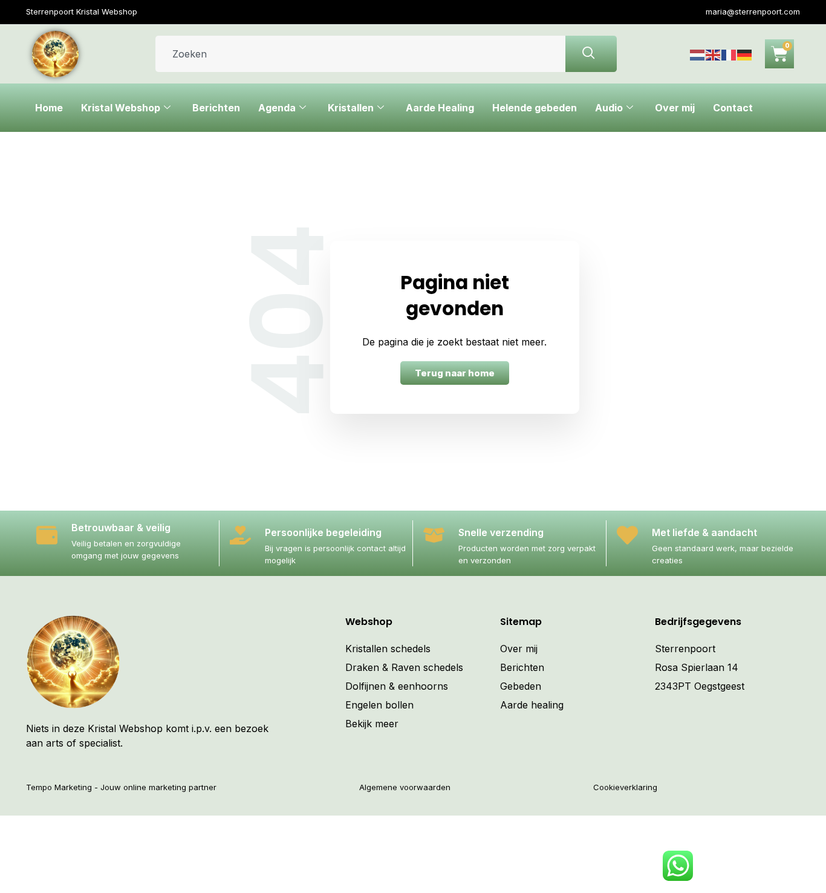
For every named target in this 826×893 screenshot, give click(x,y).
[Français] (729, 54)
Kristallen (351, 108)
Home (49, 108)
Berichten (216, 108)
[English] (713, 54)
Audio (609, 108)
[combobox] (360, 54)
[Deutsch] (745, 54)
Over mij (675, 108)
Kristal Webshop (120, 108)
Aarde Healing (440, 108)
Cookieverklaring (625, 787)
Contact (733, 108)
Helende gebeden (534, 108)
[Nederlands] (698, 54)
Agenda (277, 108)
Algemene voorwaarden (404, 787)
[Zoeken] (591, 54)
